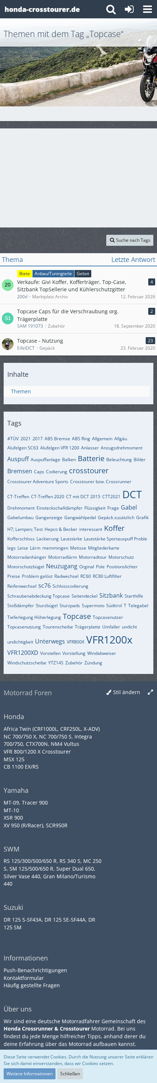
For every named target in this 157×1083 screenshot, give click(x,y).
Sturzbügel (47, 605)
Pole (100, 567)
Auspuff (18, 459)
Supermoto (93, 605)
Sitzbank (111, 595)
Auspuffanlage (45, 459)
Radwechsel (66, 576)
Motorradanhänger (26, 557)
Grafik (142, 517)
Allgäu (120, 438)
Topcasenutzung (24, 627)
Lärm (35, 548)
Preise (13, 576)
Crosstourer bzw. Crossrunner (100, 481)
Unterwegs (50, 641)
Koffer (114, 528)
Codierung (56, 471)
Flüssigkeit (95, 508)
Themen (21, 391)
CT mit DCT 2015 (83, 496)
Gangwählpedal (80, 517)
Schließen (70, 1074)
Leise (23, 548)
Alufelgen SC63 (22, 448)
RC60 (85, 576)
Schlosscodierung (70, 586)
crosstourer (88, 470)
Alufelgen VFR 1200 (59, 448)
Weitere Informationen (30, 1074)
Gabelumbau (20, 517)
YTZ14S (56, 663)
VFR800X (75, 642)
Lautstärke (71, 539)
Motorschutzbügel (25, 567)
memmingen (55, 548)
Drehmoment (21, 508)
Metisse (78, 548)
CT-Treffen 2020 (47, 496)
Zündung (93, 663)
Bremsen (19, 471)
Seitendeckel (84, 596)
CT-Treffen (18, 496)
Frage (113, 508)
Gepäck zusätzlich (116, 517)
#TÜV (13, 438)
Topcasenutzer (108, 617)
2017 (37, 438)
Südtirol (114, 605)
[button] (147, 9)
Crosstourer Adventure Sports (37, 481)
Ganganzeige (48, 517)
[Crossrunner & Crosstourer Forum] (42, 9)
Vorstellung (73, 653)
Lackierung (48, 539)
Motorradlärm (62, 557)
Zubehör (74, 663)
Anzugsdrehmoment (121, 448)
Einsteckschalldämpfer (60, 508)
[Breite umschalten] (150, 692)
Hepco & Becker (61, 529)
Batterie (91, 458)
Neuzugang (61, 566)
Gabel (129, 507)
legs (11, 548)
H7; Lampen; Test (25, 529)
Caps (39, 471)
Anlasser (90, 448)
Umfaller (111, 627)
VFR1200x (109, 639)
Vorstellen (50, 653)
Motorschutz (121, 557)
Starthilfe (134, 596)
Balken (69, 459)
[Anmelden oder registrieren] (129, 9)
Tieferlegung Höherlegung (34, 617)
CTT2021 (111, 496)
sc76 (44, 585)
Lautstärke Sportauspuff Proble (115, 539)
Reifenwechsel (22, 586)
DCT (132, 494)
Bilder (140, 459)
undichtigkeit (20, 642)
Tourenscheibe (58, 627)
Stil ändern (126, 692)
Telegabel (138, 605)
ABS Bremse (57, 438)
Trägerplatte (87, 627)
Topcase (77, 616)
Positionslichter (122, 567)
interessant (90, 529)
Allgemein (102, 438)
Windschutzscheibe (26, 663)
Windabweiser (101, 653)
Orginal (86, 567)
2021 (25, 438)
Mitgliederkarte (103, 548)
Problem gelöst (37, 576)
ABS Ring (81, 438)
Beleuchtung (119, 459)
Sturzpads (70, 605)
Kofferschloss (21, 539)
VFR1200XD (22, 653)
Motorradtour (93, 557)
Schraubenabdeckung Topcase (38, 596)
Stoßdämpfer (20, 605)
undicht (129, 627)
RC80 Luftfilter (107, 576)
